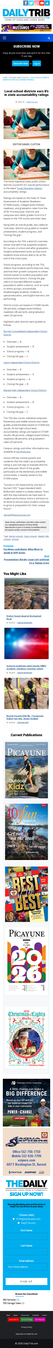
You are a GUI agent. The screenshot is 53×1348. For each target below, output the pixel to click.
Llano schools (30, 536)
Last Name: (27, 1245)
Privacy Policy (26, 1327)
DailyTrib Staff (23, 723)
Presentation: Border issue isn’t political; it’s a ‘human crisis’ (26, 559)
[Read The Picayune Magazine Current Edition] (26, 770)
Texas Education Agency (29, 188)
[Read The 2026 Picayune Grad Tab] (26, 961)
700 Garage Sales (12, 1303)
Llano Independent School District (21, 362)
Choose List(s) (26, 1215)
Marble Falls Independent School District (25, 390)
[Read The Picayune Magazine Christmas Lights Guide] (26, 1038)
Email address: (26, 1260)
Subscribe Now (20, 63)
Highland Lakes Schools (19, 78)
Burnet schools (16, 536)
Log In (37, 63)
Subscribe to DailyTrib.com (26, 1334)
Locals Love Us (13, 1320)
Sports (15, 1315)
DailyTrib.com (32, 102)
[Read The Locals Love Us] (26, 894)
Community (25, 1315)
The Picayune (39, 1320)
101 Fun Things (26, 1320)
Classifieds (35, 1315)
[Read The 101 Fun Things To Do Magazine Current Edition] (26, 832)
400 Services (9, 1299)
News (8, 1315)
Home (5, 78)
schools (15, 539)
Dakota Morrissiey (25, 623)
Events (44, 1315)
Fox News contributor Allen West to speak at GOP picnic (23, 549)
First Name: (26, 1230)
